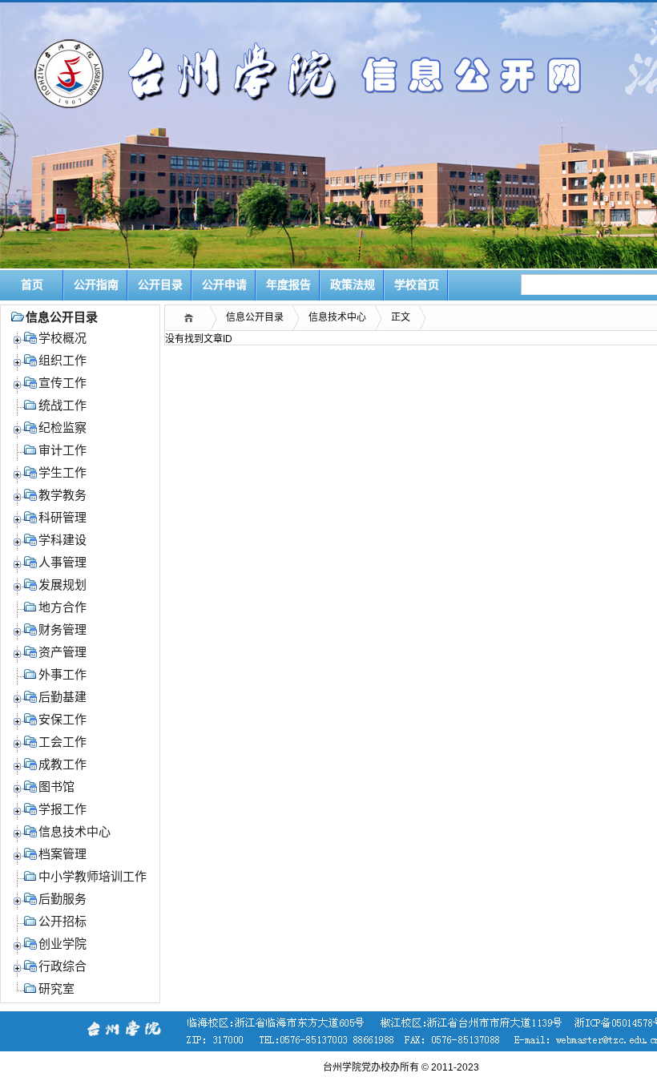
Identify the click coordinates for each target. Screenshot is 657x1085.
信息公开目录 (255, 317)
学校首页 (416, 285)
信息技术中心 (337, 317)
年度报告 (288, 285)
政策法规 (352, 285)
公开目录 (160, 285)
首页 (32, 285)
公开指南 (96, 285)
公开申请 (224, 285)
